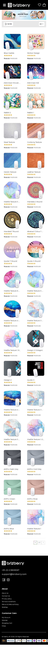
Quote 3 (30, 380)
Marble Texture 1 (34, 529)
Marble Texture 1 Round (12, 350)
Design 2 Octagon (35, 350)
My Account (6, 617)
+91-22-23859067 (10, 570)
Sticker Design (33, 53)
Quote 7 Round (10, 261)
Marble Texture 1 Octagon (35, 439)
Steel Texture (9, 142)
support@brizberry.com (14, 574)
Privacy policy (7, 599)
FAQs (4, 626)
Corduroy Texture (34, 142)
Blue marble (9, 53)
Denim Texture (10, 172)
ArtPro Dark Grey (11, 469)
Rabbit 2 (7, 113)
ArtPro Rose (32, 499)
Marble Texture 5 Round (35, 291)
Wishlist (5, 620)
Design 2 (7, 380)
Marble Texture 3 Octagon (12, 439)
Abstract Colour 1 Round (35, 231)
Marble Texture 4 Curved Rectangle (12, 410)
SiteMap (5, 607)
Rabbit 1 (30, 113)
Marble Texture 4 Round (12, 321)
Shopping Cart (7, 623)
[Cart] (44, 5)
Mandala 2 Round (34, 202)
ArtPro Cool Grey (34, 469)
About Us (5, 593)
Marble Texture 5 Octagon (12, 202)
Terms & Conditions (9, 601)
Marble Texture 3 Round (35, 321)
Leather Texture (33, 172)
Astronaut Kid (33, 83)
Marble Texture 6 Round (12, 291)
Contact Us (6, 596)
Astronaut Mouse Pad (12, 83)
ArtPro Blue (9, 529)
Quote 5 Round (33, 261)
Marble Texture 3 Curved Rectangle (35, 410)
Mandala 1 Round (11, 231)
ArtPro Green (9, 499)
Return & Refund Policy (10, 604)
